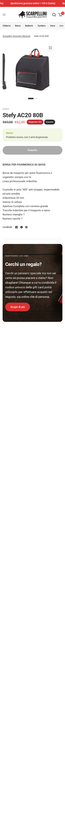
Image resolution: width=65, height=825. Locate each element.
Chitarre (7, 25)
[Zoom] (50, 47)
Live (62, 25)
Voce (52, 25)
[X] (21, 227)
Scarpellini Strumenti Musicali (16, 36)
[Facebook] (17, 227)
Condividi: (7, 227)
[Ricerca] (54, 15)
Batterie (29, 25)
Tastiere (41, 25)
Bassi (18, 25)
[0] (59, 15)
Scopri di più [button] (17, 307)
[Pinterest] (26, 227)
